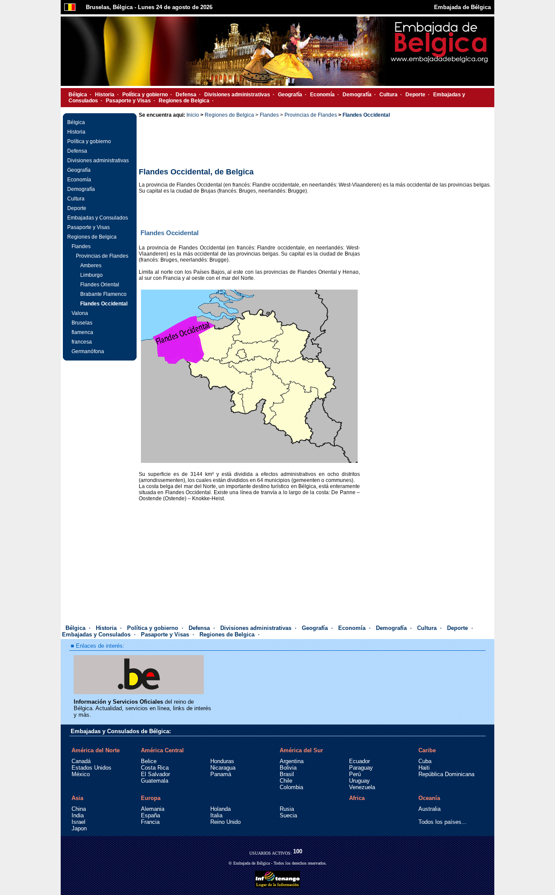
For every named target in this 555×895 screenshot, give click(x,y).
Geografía (290, 95)
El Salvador (155, 774)
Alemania (152, 809)
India (78, 815)
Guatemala (154, 780)
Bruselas (82, 323)
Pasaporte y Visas (128, 101)
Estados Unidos (91, 767)
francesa (82, 342)
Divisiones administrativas (237, 95)
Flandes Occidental (103, 304)
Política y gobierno (145, 95)
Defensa (186, 95)
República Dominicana (446, 774)
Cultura (388, 95)
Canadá (81, 761)
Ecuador (359, 761)
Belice (149, 761)
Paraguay (361, 767)
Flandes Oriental (99, 285)
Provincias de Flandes (102, 256)
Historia (104, 95)
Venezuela (362, 787)
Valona (80, 313)
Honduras (222, 761)
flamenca (82, 332)
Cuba (424, 761)
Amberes (90, 265)
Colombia (291, 787)
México (81, 774)
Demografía (357, 95)
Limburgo (91, 275)
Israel (78, 822)
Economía (322, 95)
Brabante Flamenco (103, 294)
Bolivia (288, 767)
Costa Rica (155, 767)
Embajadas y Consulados (97, 218)
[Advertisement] (315, 142)
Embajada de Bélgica (462, 7)
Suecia (288, 815)
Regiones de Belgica (184, 101)
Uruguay (359, 780)
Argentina (292, 761)
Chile (286, 780)
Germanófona (88, 351)
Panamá (220, 774)
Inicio (192, 115)
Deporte (415, 95)
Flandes (81, 246)
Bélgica (78, 95)
